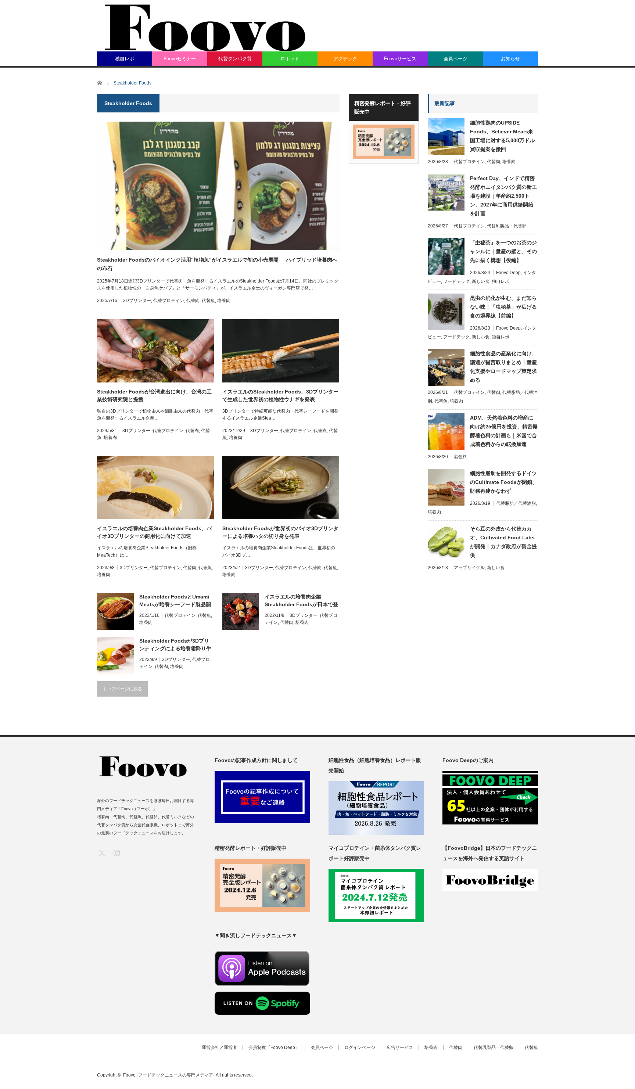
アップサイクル (469, 567)
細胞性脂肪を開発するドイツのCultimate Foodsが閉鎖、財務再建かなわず (503, 482)
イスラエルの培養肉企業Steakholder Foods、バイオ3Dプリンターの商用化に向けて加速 (154, 532)
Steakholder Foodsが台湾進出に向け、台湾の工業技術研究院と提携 (154, 395)
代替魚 (208, 300)
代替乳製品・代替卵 (507, 226)
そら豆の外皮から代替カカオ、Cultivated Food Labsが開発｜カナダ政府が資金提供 (503, 542)
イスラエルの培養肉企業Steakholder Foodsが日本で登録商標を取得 (301, 601)
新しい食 (480, 281)
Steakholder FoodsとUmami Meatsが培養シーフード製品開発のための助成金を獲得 (175, 601)
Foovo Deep (508, 272)
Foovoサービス (400, 58)
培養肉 (223, 300)
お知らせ (510, 58)
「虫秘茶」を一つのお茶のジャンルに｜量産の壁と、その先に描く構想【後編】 (503, 251)
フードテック (456, 281)
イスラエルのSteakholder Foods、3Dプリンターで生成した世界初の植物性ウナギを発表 (280, 395)
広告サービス (400, 1047)
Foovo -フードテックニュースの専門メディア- (169, 1075)
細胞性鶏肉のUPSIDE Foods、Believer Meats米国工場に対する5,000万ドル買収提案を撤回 (502, 136)
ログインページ (359, 1047)
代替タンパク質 (235, 58)
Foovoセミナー (180, 58)
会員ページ (455, 58)
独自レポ (124, 58)
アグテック (345, 58)
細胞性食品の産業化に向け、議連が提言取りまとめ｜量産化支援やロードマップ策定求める (503, 367)
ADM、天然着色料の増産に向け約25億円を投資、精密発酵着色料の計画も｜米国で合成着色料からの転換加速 (504, 431)
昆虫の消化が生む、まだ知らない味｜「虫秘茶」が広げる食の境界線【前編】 (503, 307)
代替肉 (193, 300)
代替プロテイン (168, 300)
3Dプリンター (137, 300)
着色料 (460, 456)
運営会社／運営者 (219, 1047)
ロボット (289, 58)
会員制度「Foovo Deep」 (273, 1047)
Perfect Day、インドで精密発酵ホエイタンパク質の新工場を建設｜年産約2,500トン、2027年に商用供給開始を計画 (503, 195)
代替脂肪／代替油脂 (516, 503)
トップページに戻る (122, 688)
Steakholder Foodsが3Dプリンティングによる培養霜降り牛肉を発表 (175, 645)
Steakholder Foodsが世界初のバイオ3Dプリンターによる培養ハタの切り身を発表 (280, 532)
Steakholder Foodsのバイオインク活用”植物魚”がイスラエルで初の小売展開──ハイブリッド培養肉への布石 (217, 264)
